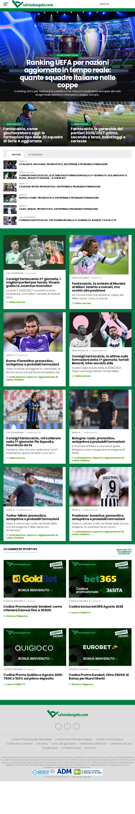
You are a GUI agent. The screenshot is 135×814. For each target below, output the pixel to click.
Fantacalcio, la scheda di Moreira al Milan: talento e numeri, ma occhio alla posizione (98, 287)
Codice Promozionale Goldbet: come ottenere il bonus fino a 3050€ (32, 608)
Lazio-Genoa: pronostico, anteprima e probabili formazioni (58, 209)
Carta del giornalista (63, 743)
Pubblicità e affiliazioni (93, 743)
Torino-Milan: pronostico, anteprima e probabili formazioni (32, 517)
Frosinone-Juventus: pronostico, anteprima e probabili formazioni (98, 517)
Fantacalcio (80, 350)
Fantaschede (80, 277)
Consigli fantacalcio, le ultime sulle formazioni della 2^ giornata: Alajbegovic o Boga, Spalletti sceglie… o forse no (73, 177)
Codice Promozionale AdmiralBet (32, 739)
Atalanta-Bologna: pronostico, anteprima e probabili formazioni (63, 164)
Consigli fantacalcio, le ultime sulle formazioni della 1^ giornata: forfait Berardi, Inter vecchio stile (100, 360)
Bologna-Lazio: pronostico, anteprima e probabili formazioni (98, 440)
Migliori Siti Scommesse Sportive (124, 551)
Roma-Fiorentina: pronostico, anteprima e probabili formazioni (32, 362)
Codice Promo (13, 601)
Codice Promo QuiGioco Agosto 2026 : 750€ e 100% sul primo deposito (33, 676)
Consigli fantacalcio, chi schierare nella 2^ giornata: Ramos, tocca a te (67, 220)
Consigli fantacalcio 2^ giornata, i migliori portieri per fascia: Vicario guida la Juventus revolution (33, 282)
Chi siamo (42, 743)
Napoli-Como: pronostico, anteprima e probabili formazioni (59, 197)
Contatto (90, 748)
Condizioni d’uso (71, 748)
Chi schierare (15, 273)
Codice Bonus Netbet (19, 743)
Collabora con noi (120, 743)
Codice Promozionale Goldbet (74, 739)
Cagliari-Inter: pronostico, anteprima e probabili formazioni (60, 186)
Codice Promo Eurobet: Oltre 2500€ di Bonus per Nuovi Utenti (99, 676)
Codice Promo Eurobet (109, 739)
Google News (50, 748)
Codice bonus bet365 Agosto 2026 (96, 606)
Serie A (10, 355)
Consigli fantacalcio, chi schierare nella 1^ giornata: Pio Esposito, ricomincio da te (33, 442)
